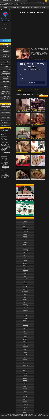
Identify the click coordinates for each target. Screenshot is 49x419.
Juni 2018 (25, 334)
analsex (3, 134)
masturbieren (39, 180)
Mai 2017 (25, 355)
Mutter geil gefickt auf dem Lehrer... (36, 152)
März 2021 (25, 283)
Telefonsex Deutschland (27, 7)
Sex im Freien (6, 94)
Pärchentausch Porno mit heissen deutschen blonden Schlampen (5, 113)
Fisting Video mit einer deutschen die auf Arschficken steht (5, 117)
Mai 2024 (25, 221)
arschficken (4, 136)
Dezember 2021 (25, 268)
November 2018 (25, 326)
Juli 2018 (25, 333)
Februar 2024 (25, 226)
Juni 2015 (25, 393)
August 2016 (25, 370)
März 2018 (25, 339)
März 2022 (25, 263)
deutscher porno (4, 142)
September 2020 (25, 291)
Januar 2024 (25, 228)
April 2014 (25, 410)
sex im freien (5, 173)
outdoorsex (28, 180)
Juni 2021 (25, 278)
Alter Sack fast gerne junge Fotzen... (22, 110)
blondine (35, 180)
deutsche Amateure (28, 89)
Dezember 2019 (25, 305)
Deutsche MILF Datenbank (39, 7)
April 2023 (25, 242)
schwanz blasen (30, 92)
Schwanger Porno (6, 91)
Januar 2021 (25, 286)
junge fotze (4, 156)
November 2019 (25, 307)
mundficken (22, 92)
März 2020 (25, 300)
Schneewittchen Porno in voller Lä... (36, 110)
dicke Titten (6, 61)
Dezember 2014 (25, 402)
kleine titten (4, 158)
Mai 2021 (25, 279)
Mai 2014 (25, 409)
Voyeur (6, 101)
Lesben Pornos (6, 79)
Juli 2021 (25, 276)
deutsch (2, 140)
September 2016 (25, 368)
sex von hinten (6, 175)
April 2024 (25, 223)
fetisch (6, 148)
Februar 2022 (25, 265)
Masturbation (6, 81)
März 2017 (25, 359)
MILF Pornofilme (18, 90)
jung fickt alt (3, 157)
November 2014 (25, 404)
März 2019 (25, 320)
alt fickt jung (20, 111)
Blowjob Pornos (21, 89)
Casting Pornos (6, 56)
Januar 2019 (25, 323)
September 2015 (25, 388)
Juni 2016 (25, 373)
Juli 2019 (25, 313)
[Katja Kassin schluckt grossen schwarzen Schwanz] (23, 146)
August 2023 (25, 236)
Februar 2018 (25, 341)
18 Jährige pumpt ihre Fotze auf (36, 166)
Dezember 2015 (25, 383)
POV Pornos (5, 88)
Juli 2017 (25, 352)
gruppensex (43, 125)
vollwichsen (7, 176)
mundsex (6, 162)
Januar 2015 (25, 401)
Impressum (21, 417)
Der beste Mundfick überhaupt (21, 124)
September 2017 (25, 349)
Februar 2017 (25, 360)
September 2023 (25, 234)
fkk (23, 180)
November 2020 (25, 289)
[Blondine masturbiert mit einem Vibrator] (38, 174)
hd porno (25, 180)
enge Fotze (3, 148)
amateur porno (4, 132)
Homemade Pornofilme (35, 89)
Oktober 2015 (25, 386)
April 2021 (25, 281)
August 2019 (25, 312)
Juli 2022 (25, 257)
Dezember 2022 (25, 249)
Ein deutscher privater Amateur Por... (22, 138)
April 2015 (25, 396)
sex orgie (2, 175)
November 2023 (25, 231)
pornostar (8, 163)
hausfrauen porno (4, 154)
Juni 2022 (25, 258)
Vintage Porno (6, 99)
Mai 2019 (25, 317)
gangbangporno (38, 125)
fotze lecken (3, 150)
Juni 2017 (25, 354)
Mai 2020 (25, 297)
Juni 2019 (25, 315)
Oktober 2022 (25, 252)
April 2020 (25, 299)
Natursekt (6, 84)
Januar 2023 (25, 247)
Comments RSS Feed (44, 3)
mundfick (3, 162)
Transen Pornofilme (6, 98)
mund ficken (25, 125)
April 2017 (25, 357)
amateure (34, 125)
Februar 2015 (25, 399)
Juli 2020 (25, 294)
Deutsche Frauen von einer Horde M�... (37, 124)
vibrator (42, 180)
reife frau (25, 92)
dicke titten (4, 145)
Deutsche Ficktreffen (15, 7)
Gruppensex (5, 71)
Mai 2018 (25, 336)
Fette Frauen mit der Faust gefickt (36, 138)
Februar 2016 (25, 380)
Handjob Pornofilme (6, 73)
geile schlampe (20, 125)
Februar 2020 (25, 302)
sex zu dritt (3, 176)
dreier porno (7, 147)
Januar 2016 (25, 381)
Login (30, 2)
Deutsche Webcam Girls (6, 9)
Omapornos (6, 86)
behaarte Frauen (6, 51)
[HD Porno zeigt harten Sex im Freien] (23, 174)
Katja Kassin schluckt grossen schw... (22, 152)
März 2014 (25, 412)
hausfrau (2, 153)
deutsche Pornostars (6, 59)
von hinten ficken (4, 177)
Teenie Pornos (6, 96)
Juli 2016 (25, 372)
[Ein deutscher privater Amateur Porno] (23, 132)
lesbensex (5, 159)
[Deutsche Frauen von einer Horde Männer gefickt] (38, 118)
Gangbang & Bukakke (5, 69)
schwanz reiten (4, 170)
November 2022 (25, 250)
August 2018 (25, 331)
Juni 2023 (25, 239)
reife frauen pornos (4, 164)
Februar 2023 (25, 245)
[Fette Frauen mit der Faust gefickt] (38, 132)
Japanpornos (6, 76)
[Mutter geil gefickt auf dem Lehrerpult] (38, 146)
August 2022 (25, 255)
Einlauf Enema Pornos (5, 64)
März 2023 (25, 244)
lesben (2, 159)
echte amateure (20, 180)
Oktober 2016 (25, 367)
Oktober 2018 (25, 328)
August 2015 (25, 389)
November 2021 (25, 270)
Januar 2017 (25, 362)
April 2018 (25, 338)
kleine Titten (5, 78)
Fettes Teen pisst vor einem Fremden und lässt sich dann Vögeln (5, 108)
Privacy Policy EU (26, 417)
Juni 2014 (25, 407)
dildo (8, 146)
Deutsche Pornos (4, 7)
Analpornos (6, 47)
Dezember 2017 (25, 344)
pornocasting (3, 163)
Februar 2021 (25, 284)
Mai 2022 (25, 260)
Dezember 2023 (25, 229)
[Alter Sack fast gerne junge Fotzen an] (23, 104)
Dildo (6, 63)
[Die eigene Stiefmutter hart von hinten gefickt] (23, 160)
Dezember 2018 (25, 325)
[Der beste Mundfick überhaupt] (23, 118)
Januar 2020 (25, 304)
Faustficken (6, 66)
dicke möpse (5, 144)
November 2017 (25, 346)
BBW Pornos (5, 49)
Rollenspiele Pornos (6, 89)
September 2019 (25, 310)
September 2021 (25, 273)
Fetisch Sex (6, 68)
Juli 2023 (25, 237)
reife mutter (3, 165)
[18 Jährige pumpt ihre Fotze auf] (38, 160)
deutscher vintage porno (36, 111)
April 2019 (25, 318)
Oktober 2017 (25, 347)
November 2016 (25, 365)
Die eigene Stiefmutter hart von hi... (21, 166)
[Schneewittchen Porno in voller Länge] (38, 104)
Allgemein (6, 46)
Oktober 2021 (25, 271)
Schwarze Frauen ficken (6, 93)
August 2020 (25, 292)
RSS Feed (40, 2)
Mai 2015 (25, 394)
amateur (2, 131)
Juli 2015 (25, 391)
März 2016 (25, 378)
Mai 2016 (25, 375)
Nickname (4, 28)
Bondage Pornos (6, 54)
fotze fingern (3, 149)
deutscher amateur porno (26, 111)
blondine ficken (4, 139)
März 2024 (25, 224)
